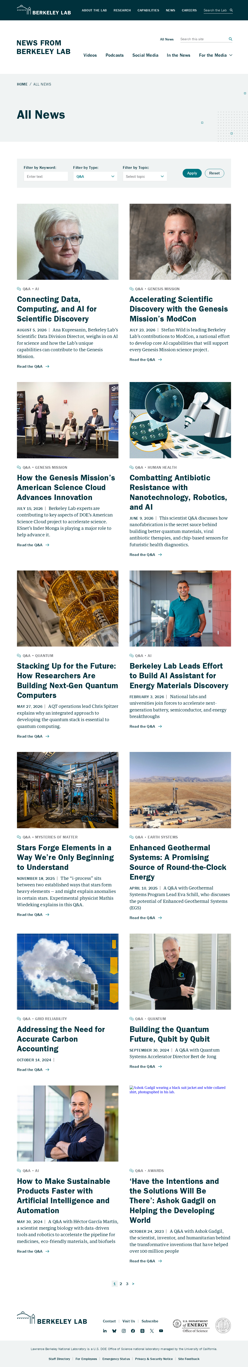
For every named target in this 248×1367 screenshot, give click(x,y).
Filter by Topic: (136, 167)
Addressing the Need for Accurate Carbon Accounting (61, 1039)
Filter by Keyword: (40, 167)
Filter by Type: (86, 167)
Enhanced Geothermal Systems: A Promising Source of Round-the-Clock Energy (178, 862)
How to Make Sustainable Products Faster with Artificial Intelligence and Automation (63, 1195)
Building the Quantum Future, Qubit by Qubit (170, 1034)
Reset (214, 173)
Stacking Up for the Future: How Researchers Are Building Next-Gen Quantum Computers (67, 680)
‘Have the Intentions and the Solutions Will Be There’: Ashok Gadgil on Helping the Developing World (174, 1200)
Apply (192, 173)
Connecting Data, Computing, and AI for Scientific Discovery (57, 309)
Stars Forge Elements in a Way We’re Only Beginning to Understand (65, 857)
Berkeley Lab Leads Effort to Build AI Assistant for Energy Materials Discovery (179, 675)
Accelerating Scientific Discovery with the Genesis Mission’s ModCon (179, 309)
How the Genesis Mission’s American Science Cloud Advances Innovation (66, 487)
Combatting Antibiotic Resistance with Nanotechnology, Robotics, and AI (178, 492)
